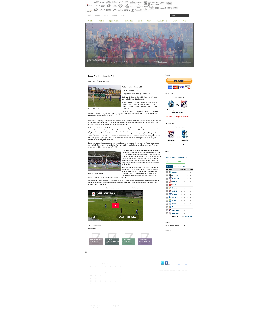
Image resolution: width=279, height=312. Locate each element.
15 (115, 275)
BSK (144, 261)
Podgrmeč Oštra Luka (142, 280)
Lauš (151, 270)
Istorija (167, 225)
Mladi (140, 20)
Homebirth (143, 307)
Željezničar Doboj (130, 300)
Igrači (89, 15)
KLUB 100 (97, 15)
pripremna (128, 282)
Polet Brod (152, 280)
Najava (149, 20)
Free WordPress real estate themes (129, 307)
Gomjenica (147, 264)
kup (138, 270)
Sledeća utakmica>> (138, 188)
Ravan (152, 282)
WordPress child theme (105, 307)
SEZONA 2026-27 (162, 20)
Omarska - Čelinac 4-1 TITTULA (96, 60)
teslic (156, 295)
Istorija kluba (128, 20)
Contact (101, 20)
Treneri (106, 15)
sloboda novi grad (137, 288)
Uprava (175, 20)
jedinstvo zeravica (134, 266)
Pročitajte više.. (186, 62)
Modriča (135, 277)
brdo (139, 261)
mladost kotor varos (138, 274)
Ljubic (127, 273)
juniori (147, 267)
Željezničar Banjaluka (141, 298)
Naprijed (142, 277)
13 (105, 275)
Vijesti (185, 20)
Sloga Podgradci (128, 292)
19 (101, 278)
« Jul (90, 287)
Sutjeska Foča (141, 296)
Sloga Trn (129, 295)
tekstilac (150, 295)
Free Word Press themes (156, 307)
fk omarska (136, 264)
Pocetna (90, 20)
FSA (141, 264)
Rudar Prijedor (96, 225)
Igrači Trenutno (114, 20)
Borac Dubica (139, 258)
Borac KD (151, 258)
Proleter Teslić (144, 282)
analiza (126, 258)
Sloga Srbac (143, 291)
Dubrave (127, 264)
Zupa (125, 298)
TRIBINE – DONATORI (118, 15)
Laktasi (144, 270)
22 (115, 278)
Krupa (134, 270)
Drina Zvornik (152, 262)
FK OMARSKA (105, 305)
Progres (135, 282)
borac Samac (130, 261)
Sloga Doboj (152, 288)
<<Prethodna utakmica (112, 188)
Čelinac (129, 298)
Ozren (133, 279)
